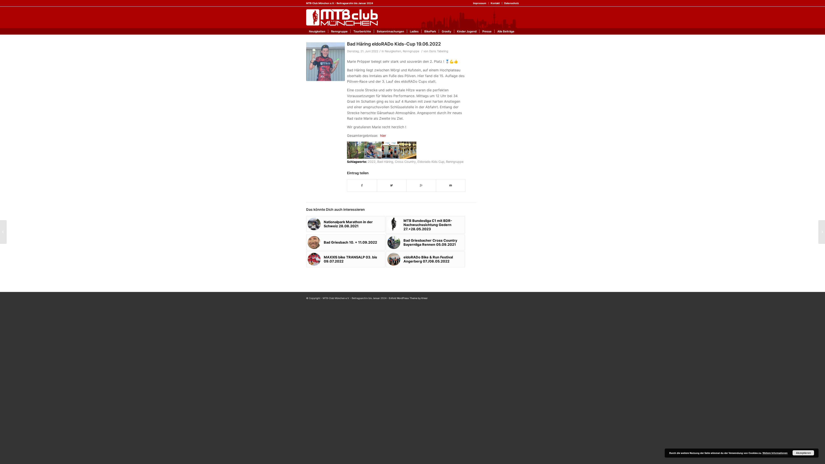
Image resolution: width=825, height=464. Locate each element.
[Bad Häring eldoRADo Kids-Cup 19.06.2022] (325, 61)
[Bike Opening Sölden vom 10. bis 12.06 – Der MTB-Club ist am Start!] (3, 232)
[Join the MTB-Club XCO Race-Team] (821, 232)
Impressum (479, 3)
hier (383, 135)
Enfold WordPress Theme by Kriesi (408, 298)
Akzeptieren (803, 453)
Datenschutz (511, 3)
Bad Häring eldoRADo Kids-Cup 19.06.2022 (394, 44)
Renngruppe (411, 51)
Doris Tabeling (438, 51)
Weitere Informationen (775, 453)
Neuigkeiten (393, 51)
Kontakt (495, 3)
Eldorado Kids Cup (430, 161)
